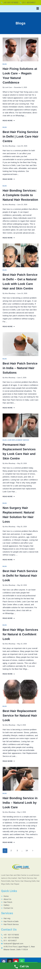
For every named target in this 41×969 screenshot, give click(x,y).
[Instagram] (10, 961)
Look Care (8, 87)
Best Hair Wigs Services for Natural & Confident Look (20, 634)
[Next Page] (33, 850)
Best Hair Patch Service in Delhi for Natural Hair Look (20, 575)
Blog (5, 64)
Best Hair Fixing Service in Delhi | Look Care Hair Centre (20, 136)
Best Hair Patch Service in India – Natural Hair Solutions (20, 368)
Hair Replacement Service (18, 440)
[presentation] (20, 49)
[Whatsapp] (22, 961)
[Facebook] (4, 961)
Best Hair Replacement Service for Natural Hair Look (20, 715)
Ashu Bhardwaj (10, 146)
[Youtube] (16, 961)
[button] (38, 8)
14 (27, 851)
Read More (9, 120)
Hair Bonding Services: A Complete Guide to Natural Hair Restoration (20, 195)
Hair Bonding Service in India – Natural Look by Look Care (20, 802)
